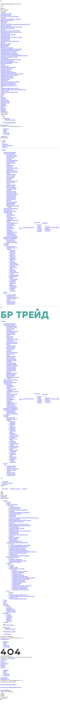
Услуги (2, 661)
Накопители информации (15, 559)
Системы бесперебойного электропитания (20, 545)
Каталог (8, 503)
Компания (8, 615)
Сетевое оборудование (15, 507)
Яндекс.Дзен (7, 134)
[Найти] (2, 7)
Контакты (3, 667)
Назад (9, 502)
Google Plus (6, 132)
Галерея (2, 666)
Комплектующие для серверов (19, 571)
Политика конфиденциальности (9, 684)
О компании (4, 659)
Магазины (3, 665)
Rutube (5, 130)
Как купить (9, 607)
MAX (5, 131)
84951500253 (4, 111)
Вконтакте (6, 128)
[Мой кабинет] (1, 480)
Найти (2, 694)
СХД (10, 593)
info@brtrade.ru (5, 125)
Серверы (11, 566)
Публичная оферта (5, 690)
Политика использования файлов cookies (11, 687)
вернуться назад (5, 658)
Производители (4, 663)
